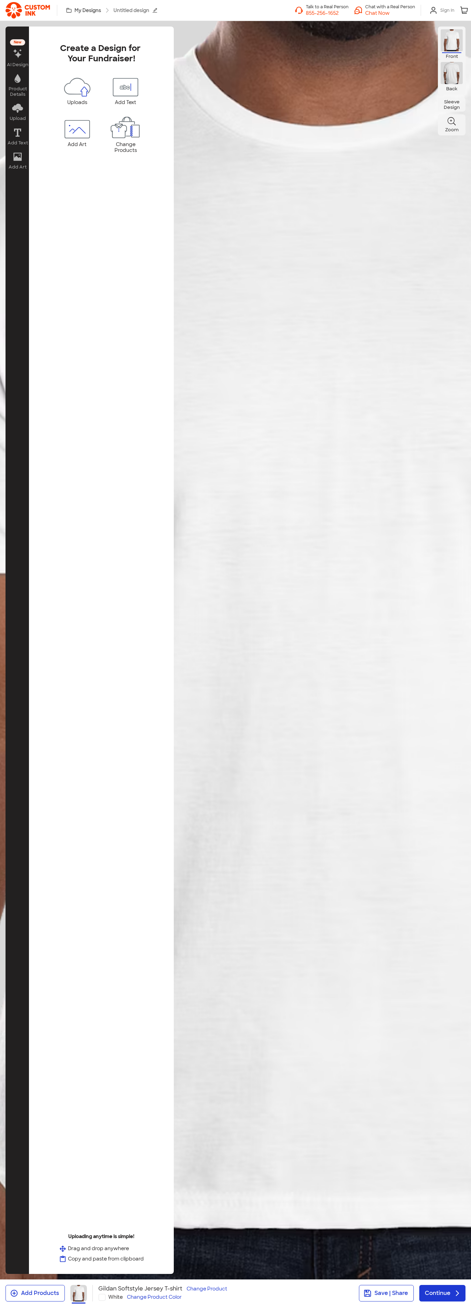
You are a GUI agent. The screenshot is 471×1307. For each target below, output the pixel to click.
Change (207, 1289)
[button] (390, 13)
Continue (437, 1293)
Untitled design (131, 10)
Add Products (40, 1293)
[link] (28, 10)
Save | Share (391, 1293)
